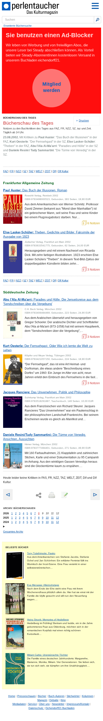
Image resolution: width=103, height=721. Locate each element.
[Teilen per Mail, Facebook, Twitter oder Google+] (38, 495)
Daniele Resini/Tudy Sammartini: (44, 437)
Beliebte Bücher (17, 547)
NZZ (18, 171)
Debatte (53, 700)
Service (32, 704)
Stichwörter (73, 696)
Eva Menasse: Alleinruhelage (43, 585)
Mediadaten (19, 704)
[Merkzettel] (64, 495)
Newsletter (58, 704)
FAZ (5, 171)
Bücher (42, 696)
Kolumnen (87, 696)
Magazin (42, 700)
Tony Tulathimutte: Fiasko (41, 553)
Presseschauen (26, 696)
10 (47, 517)
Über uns (44, 704)
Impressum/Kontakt (78, 704)
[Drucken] (51, 495)
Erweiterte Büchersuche (18, 25)
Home (11, 696)
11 (52, 517)
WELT (39, 171)
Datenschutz (36, 708)
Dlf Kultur (63, 171)
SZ (25, 171)
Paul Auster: (35, 190)
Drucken (84, 120)
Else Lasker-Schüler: (49, 234)
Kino (63, 700)
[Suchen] (97, 19)
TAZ (31, 171)
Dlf (54, 171)
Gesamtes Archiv (13, 531)
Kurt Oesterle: (47, 348)
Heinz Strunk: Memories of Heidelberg (48, 619)
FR (12, 171)
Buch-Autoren (56, 696)
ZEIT (48, 171)
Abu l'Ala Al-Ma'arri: (50, 302)
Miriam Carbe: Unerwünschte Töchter (47, 655)
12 (57, 517)
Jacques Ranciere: (46, 392)
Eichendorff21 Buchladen (60, 708)
